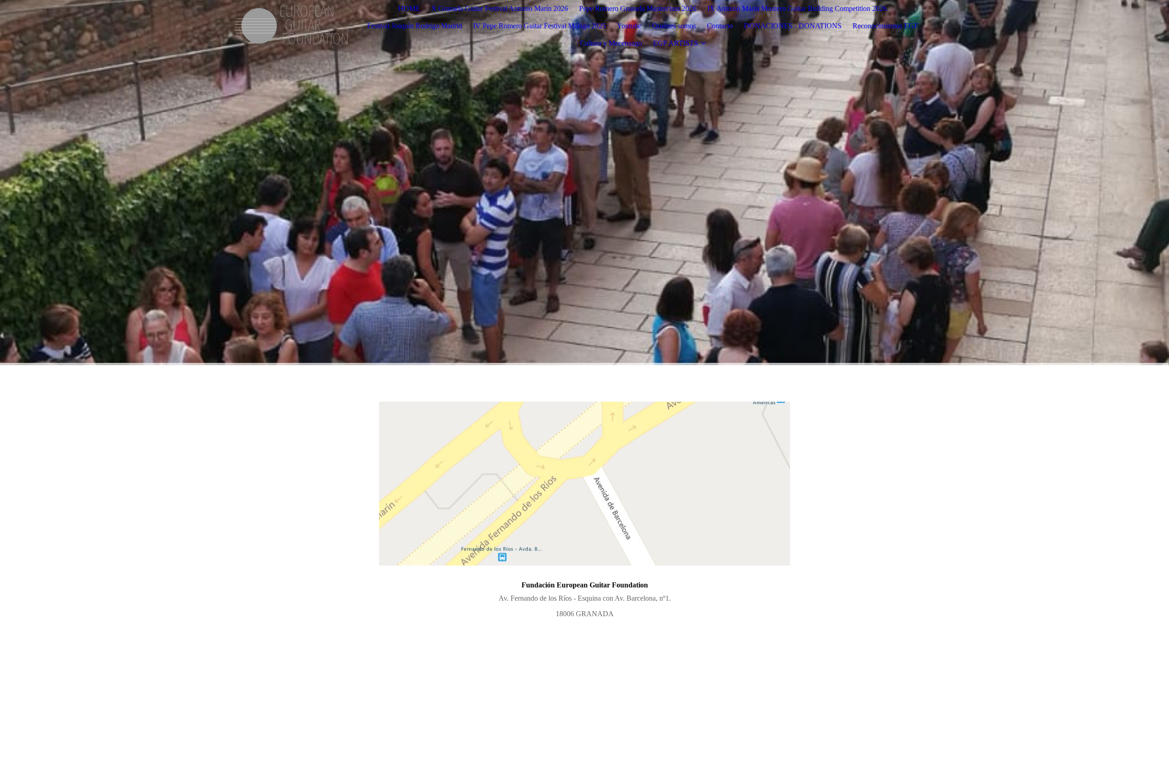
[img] (291, 26)
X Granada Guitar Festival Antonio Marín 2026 (499, 8)
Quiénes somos (674, 26)
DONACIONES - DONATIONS (793, 26)
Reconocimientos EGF (885, 26)
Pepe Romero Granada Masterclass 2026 (637, 8)
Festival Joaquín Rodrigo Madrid (414, 26)
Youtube (629, 26)
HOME (409, 8)
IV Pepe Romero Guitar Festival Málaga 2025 (539, 26)
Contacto (720, 26)
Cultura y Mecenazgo (611, 43)
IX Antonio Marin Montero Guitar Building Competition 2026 (797, 8)
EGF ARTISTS (675, 43)
